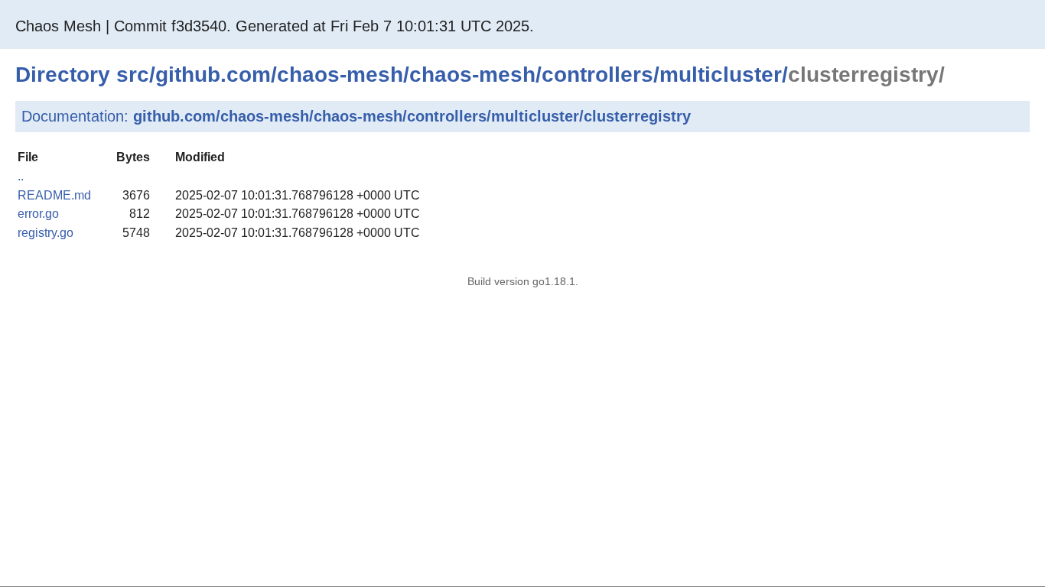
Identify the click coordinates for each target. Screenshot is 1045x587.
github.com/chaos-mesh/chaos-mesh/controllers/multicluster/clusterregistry (412, 116)
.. (21, 176)
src (132, 74)
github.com (213, 74)
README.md (54, 195)
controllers (597, 74)
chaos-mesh (340, 74)
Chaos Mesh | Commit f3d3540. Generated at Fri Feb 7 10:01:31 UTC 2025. (274, 26)
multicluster (720, 74)
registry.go (45, 232)
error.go (38, 213)
